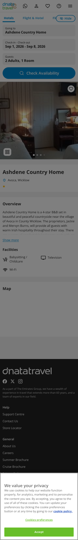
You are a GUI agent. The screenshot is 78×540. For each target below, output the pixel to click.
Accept (39, 532)
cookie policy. (63, 511)
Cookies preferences (39, 520)
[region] (39, 506)
